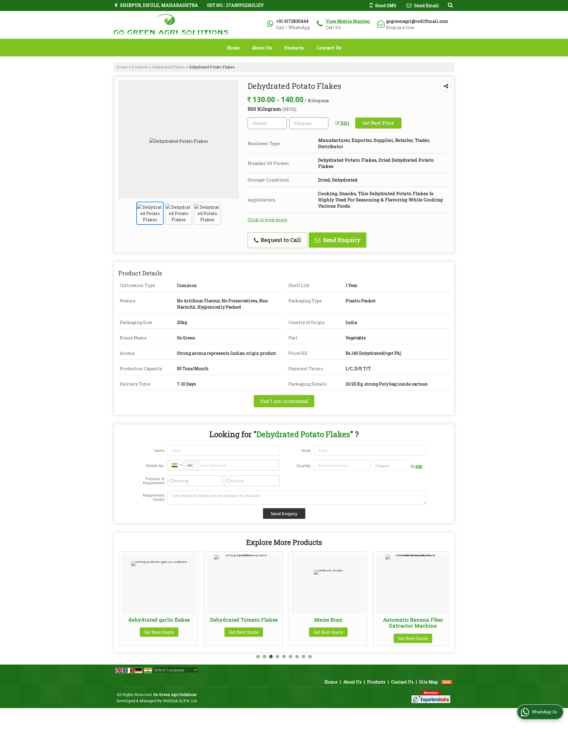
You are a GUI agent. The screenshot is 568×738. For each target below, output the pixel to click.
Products (294, 48)
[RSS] (447, 682)
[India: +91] (175, 465)
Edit (344, 123)
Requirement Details (153, 497)
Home (233, 48)
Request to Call (280, 239)
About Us (262, 48)
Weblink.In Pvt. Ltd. (180, 700)
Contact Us (329, 48)
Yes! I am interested (284, 401)
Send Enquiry (341, 239)
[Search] (449, 4)
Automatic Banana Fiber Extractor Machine (400, 622)
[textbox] (308, 123)
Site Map (428, 682)
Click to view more (267, 219)
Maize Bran (315, 619)
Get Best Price (378, 123)
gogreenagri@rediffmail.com (417, 21)
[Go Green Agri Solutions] (171, 25)
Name (159, 450)
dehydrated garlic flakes (146, 619)
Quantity (303, 465)
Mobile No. (155, 465)
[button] (348, 21)
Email (306, 450)
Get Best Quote (146, 632)
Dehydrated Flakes (168, 67)
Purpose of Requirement (153, 481)
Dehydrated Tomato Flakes (230, 619)
